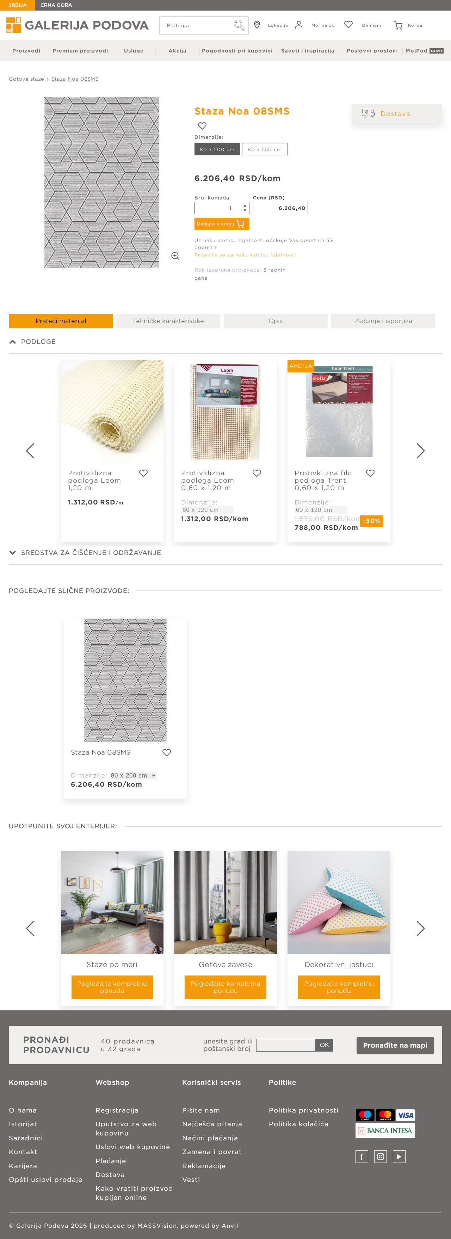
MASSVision (157, 1225)
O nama (23, 1110)
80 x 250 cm (265, 149)
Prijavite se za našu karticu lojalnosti (245, 255)
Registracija (117, 1110)
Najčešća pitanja (212, 1124)
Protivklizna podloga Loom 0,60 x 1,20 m (207, 480)
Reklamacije (204, 1166)
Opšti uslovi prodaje (45, 1179)
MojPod (417, 51)
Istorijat (23, 1124)
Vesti (191, 1179)
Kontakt (23, 1152)
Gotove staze (26, 79)
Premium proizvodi (80, 51)
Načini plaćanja (210, 1138)
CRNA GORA (56, 5)
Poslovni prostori (372, 51)
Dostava (395, 113)
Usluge (134, 51)
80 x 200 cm (217, 149)
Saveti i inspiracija (308, 51)
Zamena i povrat (212, 1152)
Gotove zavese (225, 964)
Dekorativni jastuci (338, 964)
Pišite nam (201, 1110)
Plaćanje (110, 1161)
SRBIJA (17, 5)
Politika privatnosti (304, 1110)
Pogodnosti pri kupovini (237, 51)
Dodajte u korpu (215, 224)
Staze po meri (112, 964)
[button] (430, 451)
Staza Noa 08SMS (74, 79)
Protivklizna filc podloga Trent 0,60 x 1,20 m (323, 480)
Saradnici (26, 1138)
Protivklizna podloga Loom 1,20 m (94, 480)
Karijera (23, 1166)
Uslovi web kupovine (132, 1147)
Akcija (177, 51)
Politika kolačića (299, 1124)
